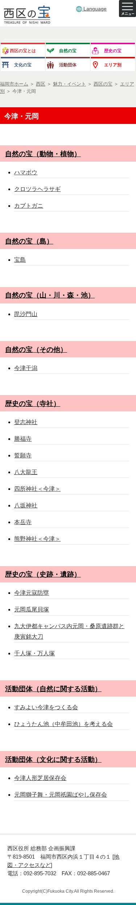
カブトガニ (28, 206)
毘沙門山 (25, 314)
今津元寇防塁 (31, 593)
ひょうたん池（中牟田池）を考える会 (63, 724)
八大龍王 (25, 472)
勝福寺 (23, 439)
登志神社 (25, 422)
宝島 (20, 260)
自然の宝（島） (29, 241)
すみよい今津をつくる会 (46, 707)
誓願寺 (23, 455)
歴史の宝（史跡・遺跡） (43, 574)
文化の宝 (23, 64)
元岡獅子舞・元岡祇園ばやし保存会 (60, 795)
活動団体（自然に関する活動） (53, 689)
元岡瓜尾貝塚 (31, 609)
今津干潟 (25, 368)
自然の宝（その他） (36, 349)
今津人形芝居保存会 (40, 778)
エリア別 (112, 64)
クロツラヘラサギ (37, 189)
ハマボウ (25, 172)
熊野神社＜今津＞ (37, 539)
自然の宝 (68, 50)
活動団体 (68, 64)
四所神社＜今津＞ (37, 489)
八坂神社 (25, 505)
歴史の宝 (112, 50)
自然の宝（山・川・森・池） (50, 295)
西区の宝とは (23, 50)
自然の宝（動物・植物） (43, 154)
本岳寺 (23, 522)
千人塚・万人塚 (34, 653)
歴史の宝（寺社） (32, 403)
